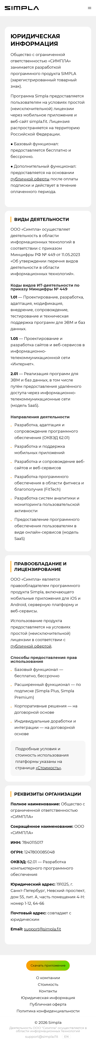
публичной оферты (30, 179)
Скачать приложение (48, 965)
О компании (48, 978)
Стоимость (48, 984)
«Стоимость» (48, 767)
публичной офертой (31, 646)
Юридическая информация (48, 998)
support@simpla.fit (42, 929)
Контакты (48, 991)
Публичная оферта (48, 1004)
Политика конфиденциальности (48, 1011)
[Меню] (89, 8)
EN (66, 1036)
